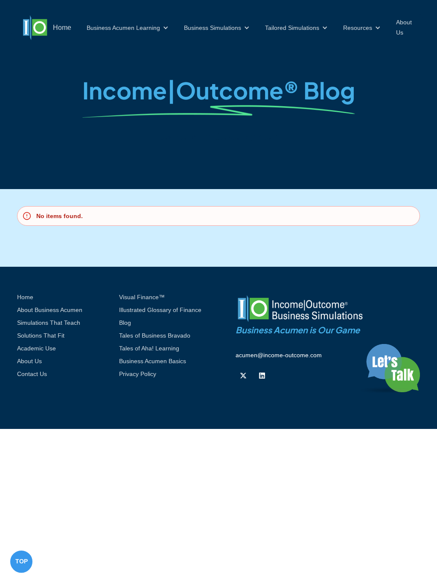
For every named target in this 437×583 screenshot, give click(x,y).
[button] (128, 28)
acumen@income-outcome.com (279, 355)
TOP (21, 561)
